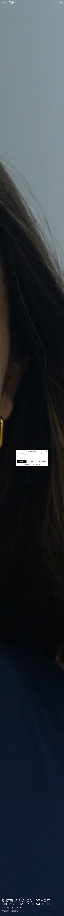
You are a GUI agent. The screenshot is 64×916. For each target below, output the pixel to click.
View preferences (42, 461)
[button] (46, 451)
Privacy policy (32, 464)
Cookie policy (26, 464)
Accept (21, 461)
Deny (32, 461)
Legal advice (37, 464)
